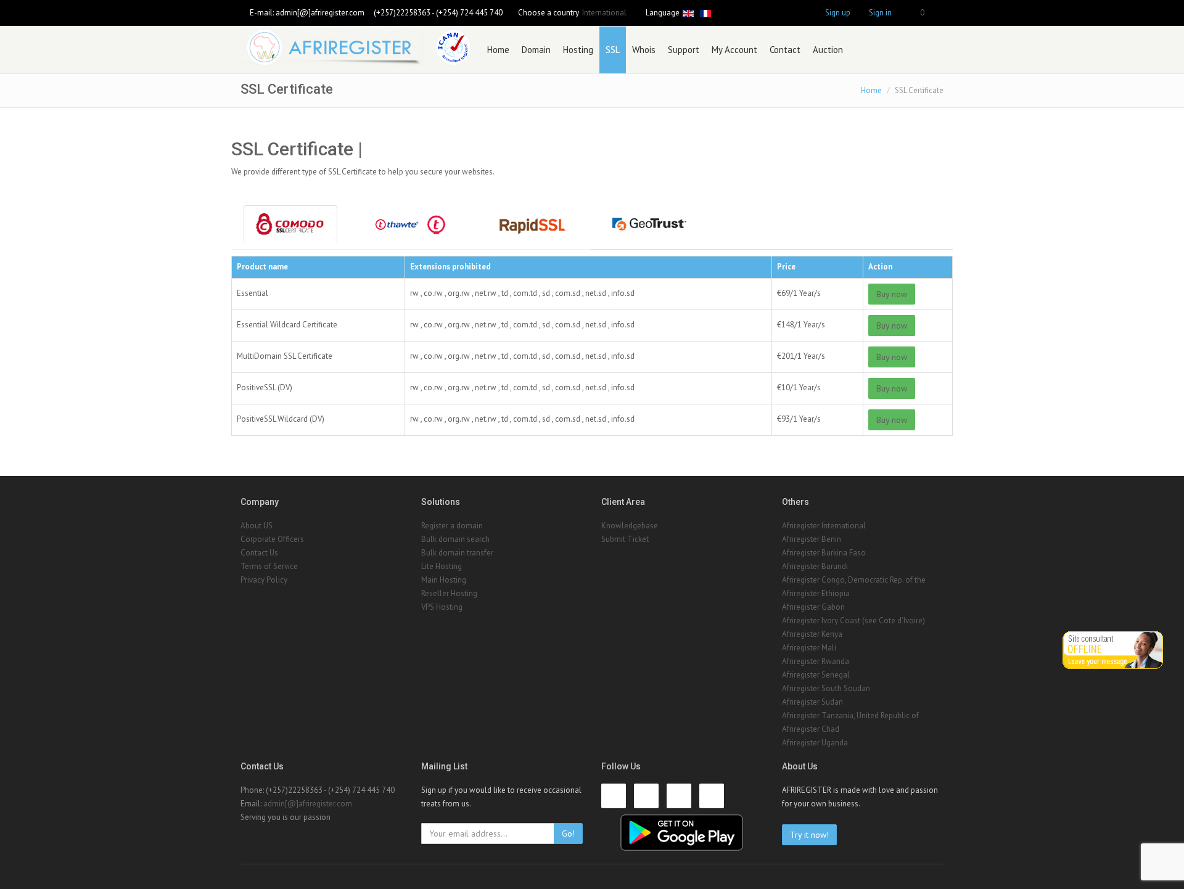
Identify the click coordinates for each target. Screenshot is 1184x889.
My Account (734, 49)
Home (498, 49)
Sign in (880, 12)
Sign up (837, 12)
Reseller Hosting (449, 593)
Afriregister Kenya (812, 634)
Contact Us (259, 552)
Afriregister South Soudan (826, 688)
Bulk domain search (455, 539)
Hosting (578, 49)
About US (256, 525)
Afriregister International (824, 525)
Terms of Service (269, 566)
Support (683, 49)
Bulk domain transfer (457, 552)
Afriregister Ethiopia (816, 593)
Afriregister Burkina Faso (824, 552)
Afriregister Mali (809, 647)
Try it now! (809, 834)
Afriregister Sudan (812, 702)
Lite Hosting (441, 566)
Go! (568, 833)
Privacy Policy (263, 580)
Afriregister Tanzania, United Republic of (850, 715)
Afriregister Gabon (813, 607)
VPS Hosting (441, 607)
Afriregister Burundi (815, 566)
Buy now (891, 294)
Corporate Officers (272, 539)
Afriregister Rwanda (815, 661)
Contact (785, 49)
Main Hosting (443, 580)
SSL (613, 49)
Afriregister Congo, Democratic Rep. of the (854, 580)
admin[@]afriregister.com (320, 12)
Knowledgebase (629, 525)
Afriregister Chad (810, 729)
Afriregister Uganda (815, 742)
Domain (536, 49)
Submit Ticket (625, 539)
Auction (828, 49)
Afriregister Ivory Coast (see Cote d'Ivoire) (853, 620)
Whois (644, 49)
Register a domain (452, 525)
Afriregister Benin (811, 539)
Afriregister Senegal (816, 675)
